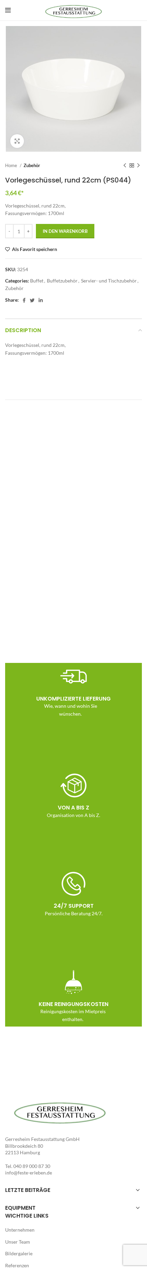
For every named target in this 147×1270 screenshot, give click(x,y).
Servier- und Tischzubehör (109, 281)
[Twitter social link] (32, 300)
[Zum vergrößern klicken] (17, 141)
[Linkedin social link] (41, 300)
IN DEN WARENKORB (65, 231)
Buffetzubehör (62, 281)
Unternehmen (20, 1230)
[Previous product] (124, 165)
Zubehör (32, 165)
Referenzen (17, 1265)
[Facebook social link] (24, 300)
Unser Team (17, 1242)
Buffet (36, 281)
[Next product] (138, 165)
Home (11, 165)
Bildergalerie (18, 1253)
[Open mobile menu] (8, 10)
